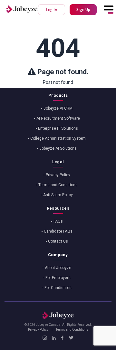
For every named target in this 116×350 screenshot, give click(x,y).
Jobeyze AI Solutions (58, 148)
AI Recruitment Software (58, 118)
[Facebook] (62, 337)
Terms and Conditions (58, 185)
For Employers (58, 277)
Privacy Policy (58, 175)
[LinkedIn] (53, 337)
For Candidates (58, 287)
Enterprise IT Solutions (58, 128)
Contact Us (58, 241)
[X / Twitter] (71, 337)
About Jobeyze (58, 267)
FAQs (58, 221)
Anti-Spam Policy (58, 195)
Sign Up (83, 9)
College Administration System (58, 138)
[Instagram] (44, 337)
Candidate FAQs (58, 231)
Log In (51, 9)
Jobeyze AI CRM (58, 108)
